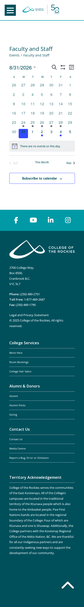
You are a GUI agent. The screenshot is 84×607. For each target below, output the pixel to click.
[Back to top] (68, 586)
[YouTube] (33, 220)
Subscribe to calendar (39, 178)
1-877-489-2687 (34, 299)
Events (14, 55)
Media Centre (17, 448)
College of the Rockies (41, 10)
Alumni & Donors (24, 386)
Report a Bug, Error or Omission (29, 457)
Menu (10, 10)
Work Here (15, 352)
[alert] (42, 146)
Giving (13, 414)
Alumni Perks (17, 405)
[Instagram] (68, 220)
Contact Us (19, 429)
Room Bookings (18, 362)
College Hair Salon (20, 371)
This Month (42, 162)
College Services (24, 342)
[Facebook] (16, 220)
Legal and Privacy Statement (29, 315)
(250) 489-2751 (30, 294)
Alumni (13, 396)
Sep (68, 163)
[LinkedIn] (50, 220)
